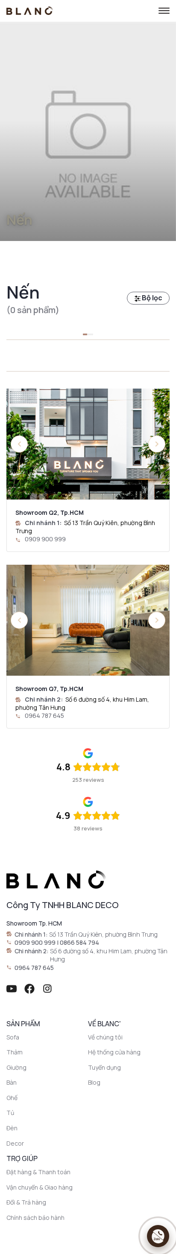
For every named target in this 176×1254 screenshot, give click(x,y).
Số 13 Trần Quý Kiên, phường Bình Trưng (103, 934)
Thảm (14, 1052)
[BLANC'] (29, 10)
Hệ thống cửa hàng (114, 1052)
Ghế (12, 1098)
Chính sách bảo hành (35, 1217)
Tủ (10, 1113)
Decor (15, 1143)
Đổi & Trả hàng (26, 1202)
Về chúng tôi (105, 1037)
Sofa (12, 1037)
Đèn (12, 1128)
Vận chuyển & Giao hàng (39, 1187)
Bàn (11, 1082)
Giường (16, 1067)
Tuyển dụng (104, 1067)
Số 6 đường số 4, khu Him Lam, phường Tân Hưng (108, 955)
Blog (94, 1082)
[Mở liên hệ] (158, 1236)
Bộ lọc (151, 297)
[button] (156, 444)
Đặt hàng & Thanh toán (38, 1172)
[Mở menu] (164, 10)
